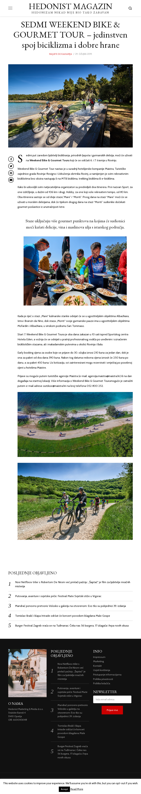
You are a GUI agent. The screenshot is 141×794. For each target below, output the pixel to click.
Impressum (99, 657)
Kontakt (97, 665)
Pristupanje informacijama (107, 674)
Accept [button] (64, 789)
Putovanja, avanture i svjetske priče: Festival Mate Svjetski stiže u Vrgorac (58, 596)
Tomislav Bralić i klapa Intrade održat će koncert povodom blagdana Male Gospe (62, 615)
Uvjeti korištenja (101, 670)
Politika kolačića (101, 683)
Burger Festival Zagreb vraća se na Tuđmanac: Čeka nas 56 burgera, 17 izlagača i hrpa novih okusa (72, 625)
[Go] (131, 8)
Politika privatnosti (103, 679)
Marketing (98, 661)
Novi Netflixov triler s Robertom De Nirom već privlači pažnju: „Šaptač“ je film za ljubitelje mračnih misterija (71, 671)
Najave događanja (60, 54)
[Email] (11, 180)
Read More (76, 789)
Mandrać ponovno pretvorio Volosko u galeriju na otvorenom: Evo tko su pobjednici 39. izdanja (70, 606)
